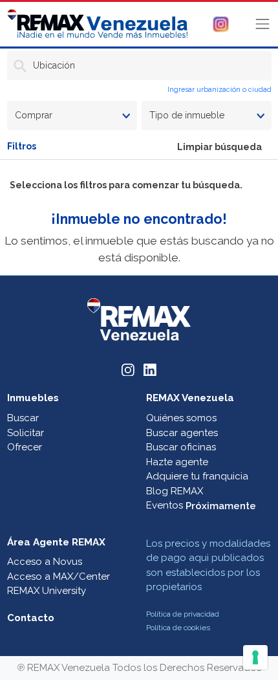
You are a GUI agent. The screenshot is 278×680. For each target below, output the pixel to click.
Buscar (23, 418)
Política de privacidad (182, 614)
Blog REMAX (174, 491)
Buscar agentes (182, 433)
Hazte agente (177, 462)
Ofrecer (24, 447)
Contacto (30, 618)
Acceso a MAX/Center (58, 576)
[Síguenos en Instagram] (128, 369)
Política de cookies (178, 627)
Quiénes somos (181, 418)
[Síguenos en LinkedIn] (150, 369)
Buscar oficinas (181, 447)
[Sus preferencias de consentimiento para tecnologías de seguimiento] (255, 657)
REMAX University (46, 591)
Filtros (21, 146)
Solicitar (25, 433)
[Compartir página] (221, 23)
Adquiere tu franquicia (197, 476)
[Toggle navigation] (262, 24)
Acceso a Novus (44, 561)
